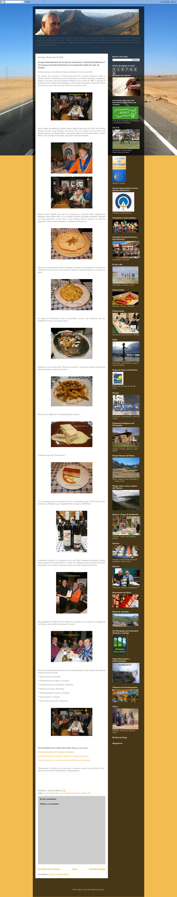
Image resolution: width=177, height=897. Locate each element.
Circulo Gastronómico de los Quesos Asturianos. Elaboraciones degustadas (64, 760)
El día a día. (86, 793)
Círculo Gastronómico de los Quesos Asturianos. (56, 752)
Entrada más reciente (49, 869)
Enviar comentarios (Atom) (59, 874)
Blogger (101, 890)
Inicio (74, 869)
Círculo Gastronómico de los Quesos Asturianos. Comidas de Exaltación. (63, 756)
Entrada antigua (97, 869)
